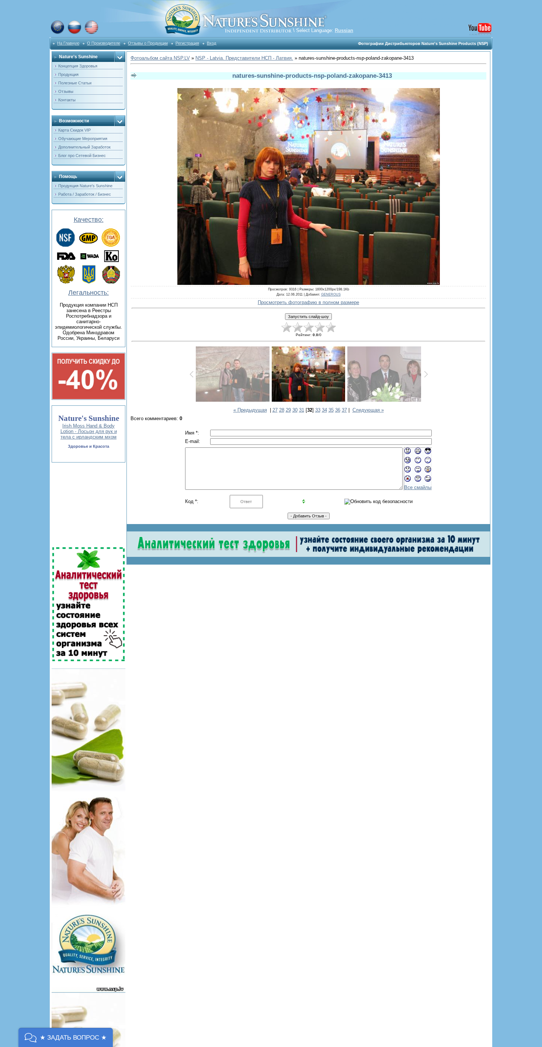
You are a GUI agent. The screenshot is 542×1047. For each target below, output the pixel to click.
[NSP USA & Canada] (91, 33)
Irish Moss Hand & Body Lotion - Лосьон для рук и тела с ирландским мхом (88, 431)
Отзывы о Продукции (148, 43)
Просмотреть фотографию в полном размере (308, 302)
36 (337, 410)
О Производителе (103, 43)
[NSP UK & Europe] (57, 33)
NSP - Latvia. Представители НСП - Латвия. (244, 58)
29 (288, 410)
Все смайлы (417, 487)
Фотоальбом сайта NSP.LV (160, 58)
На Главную (68, 43)
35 (331, 410)
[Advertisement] (88, 505)
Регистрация (187, 43)
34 (324, 410)
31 (301, 410)
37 (344, 410)
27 (275, 410)
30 (295, 410)
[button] (65, 1037)
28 (281, 410)
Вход (211, 43)
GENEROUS (331, 294)
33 (317, 410)
